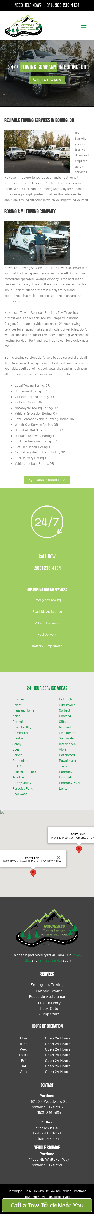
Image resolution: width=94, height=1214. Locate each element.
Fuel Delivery (47, 634)
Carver (17, 755)
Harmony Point (69, 783)
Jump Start (49, 1013)
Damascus (20, 732)
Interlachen (67, 744)
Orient (17, 705)
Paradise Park (22, 788)
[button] (33, 873)
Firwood (65, 716)
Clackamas (67, 732)
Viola (62, 749)
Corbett (64, 710)
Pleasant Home (23, 710)
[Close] (58, 857)
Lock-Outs (49, 1008)
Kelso (16, 716)
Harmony (65, 771)
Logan (16, 749)
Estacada (66, 777)
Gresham (19, 738)
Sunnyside (66, 738)
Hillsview (18, 699)
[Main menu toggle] (84, 25)
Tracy (63, 766)
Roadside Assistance (47, 611)
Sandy (16, 744)
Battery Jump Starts (47, 646)
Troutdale (19, 777)
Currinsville (67, 705)
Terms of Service (50, 960)
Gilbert (64, 721)
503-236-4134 (67, 5)
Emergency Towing (47, 600)
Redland (65, 727)
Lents (63, 788)
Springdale (20, 760)
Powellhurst (67, 760)
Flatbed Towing (49, 990)
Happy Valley (21, 783)
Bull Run (18, 766)
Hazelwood (67, 755)
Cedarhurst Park (24, 771)
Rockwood (19, 794)
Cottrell (18, 721)
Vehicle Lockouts (47, 623)
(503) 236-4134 (47, 568)
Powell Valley (21, 727)
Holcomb (65, 699)
